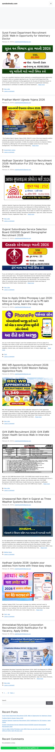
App (9, 614)
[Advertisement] (27, 18)
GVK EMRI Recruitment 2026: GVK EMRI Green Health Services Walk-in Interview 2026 (25, 434)
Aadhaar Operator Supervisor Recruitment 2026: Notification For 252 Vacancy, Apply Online (27, 163)
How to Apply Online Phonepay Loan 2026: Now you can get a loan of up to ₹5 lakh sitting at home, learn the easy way (27, 300)
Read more (41, 84)
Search (4, 700)
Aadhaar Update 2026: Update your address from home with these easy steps (26, 564)
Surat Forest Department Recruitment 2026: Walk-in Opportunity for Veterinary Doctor (26, 35)
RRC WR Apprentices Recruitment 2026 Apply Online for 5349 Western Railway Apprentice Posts (25, 367)
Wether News (8, 552)
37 (9, 693)
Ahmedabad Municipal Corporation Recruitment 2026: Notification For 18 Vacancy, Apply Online (24, 627)
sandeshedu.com (9, 3)
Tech (5, 354)
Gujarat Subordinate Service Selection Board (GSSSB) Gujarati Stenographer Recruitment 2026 (24, 232)
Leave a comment (9, 91)
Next (12, 693)
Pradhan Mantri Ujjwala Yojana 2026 (23, 99)
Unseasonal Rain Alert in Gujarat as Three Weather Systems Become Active (26, 500)
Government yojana (9, 150)
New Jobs (7, 89)
